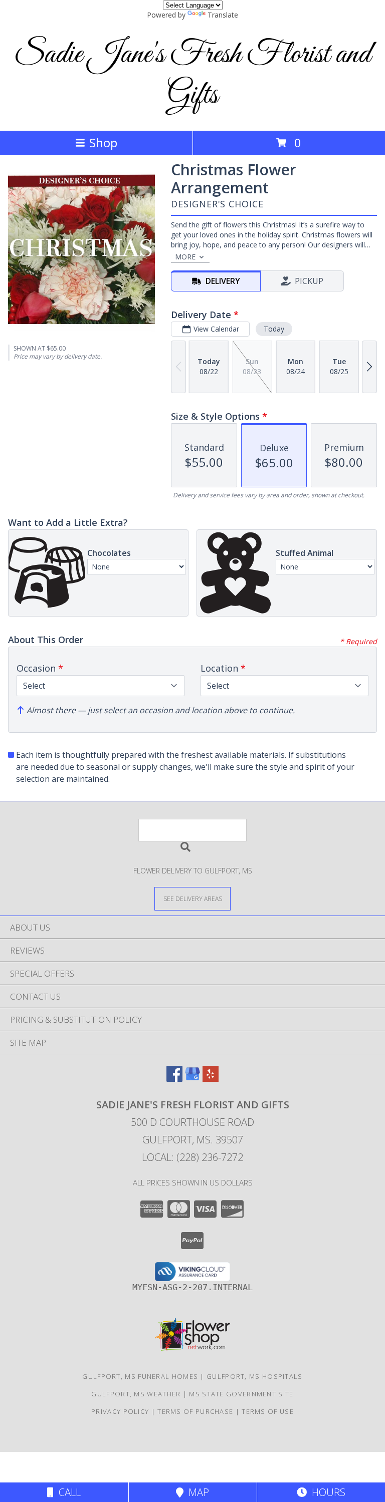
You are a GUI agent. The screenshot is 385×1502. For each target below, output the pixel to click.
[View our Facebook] (174, 1078)
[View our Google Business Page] (192, 1078)
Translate (223, 15)
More (185, 256)
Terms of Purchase (195, 1411)
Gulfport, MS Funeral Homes (140, 1376)
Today (274, 329)
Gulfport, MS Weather (135, 1393)
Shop (103, 142)
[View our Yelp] (211, 1078)
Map (196, 1492)
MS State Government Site (241, 1393)
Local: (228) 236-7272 (192, 1157)
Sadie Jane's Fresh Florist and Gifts (192, 75)
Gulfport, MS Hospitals (255, 1376)
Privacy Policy (120, 1411)
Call (67, 1492)
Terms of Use (268, 1411)
